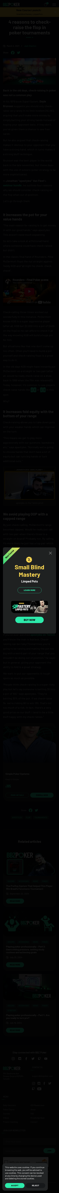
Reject (35, 1185)
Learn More (29, 590)
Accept (14, 1185)
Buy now (29, 620)
